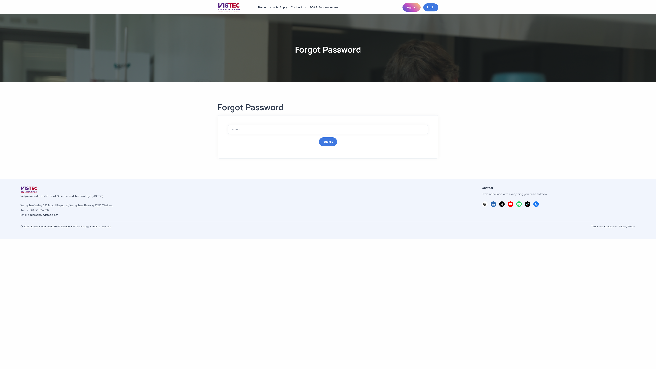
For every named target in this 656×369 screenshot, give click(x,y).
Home (262, 7)
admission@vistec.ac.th (44, 215)
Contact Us (298, 7)
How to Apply (278, 7)
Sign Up (411, 7)
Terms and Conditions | (604, 226)
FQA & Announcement (324, 7)
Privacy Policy (627, 226)
